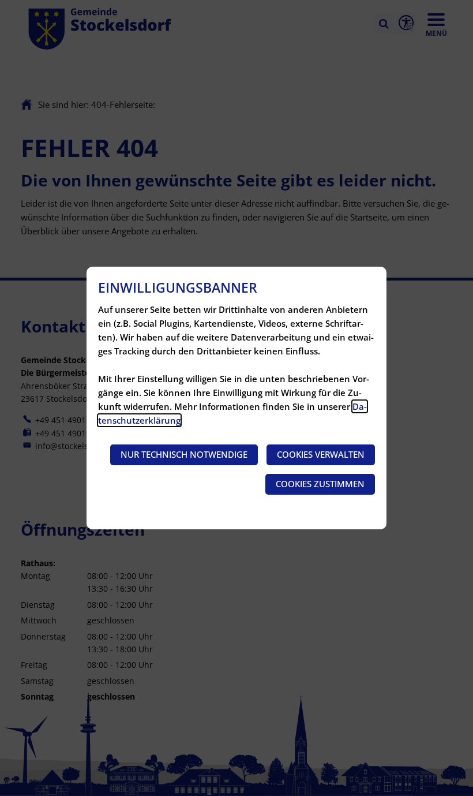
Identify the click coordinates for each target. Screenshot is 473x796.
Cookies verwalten (321, 454)
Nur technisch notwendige (184, 454)
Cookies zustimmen (320, 483)
